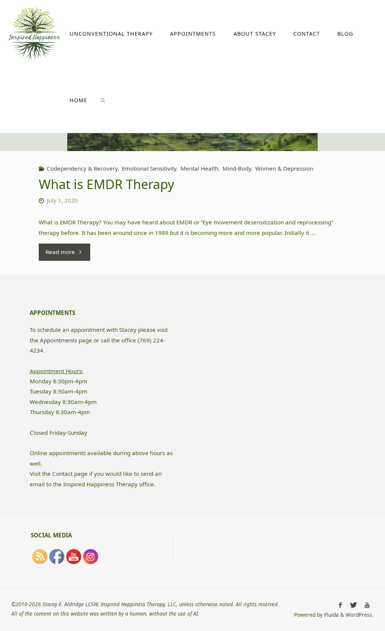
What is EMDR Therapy (106, 184)
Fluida (331, 614)
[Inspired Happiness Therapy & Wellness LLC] (34, 33)
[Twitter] (353, 605)
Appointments (58, 340)
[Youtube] (367, 605)
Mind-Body (237, 168)
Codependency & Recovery (82, 168)
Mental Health (199, 168)
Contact (62, 473)
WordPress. (360, 614)
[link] (103, 100)
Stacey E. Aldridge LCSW (70, 604)
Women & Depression (284, 168)
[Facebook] (340, 605)
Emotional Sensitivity (149, 168)
